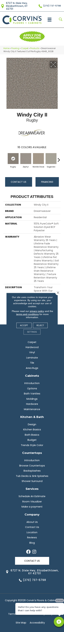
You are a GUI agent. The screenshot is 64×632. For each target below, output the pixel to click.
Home (6, 48)
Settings (32, 331)
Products (34, 48)
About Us (32, 522)
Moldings (32, 399)
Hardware (32, 404)
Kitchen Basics (32, 429)
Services (32, 488)
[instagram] (34, 552)
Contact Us (18, 182)
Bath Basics (32, 434)
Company (32, 514)
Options (32, 388)
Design (32, 424)
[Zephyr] (25, 158)
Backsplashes (32, 470)
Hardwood (32, 347)
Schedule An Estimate (32, 496)
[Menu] (49, 19)
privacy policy (37, 311)
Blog (32, 542)
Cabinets (32, 375)
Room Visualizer (32, 501)
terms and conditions (27, 314)
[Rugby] (13, 158)
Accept (24, 325)
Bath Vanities (32, 393)
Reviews (32, 537)
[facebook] (28, 552)
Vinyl (32, 352)
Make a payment (32, 506)
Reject (40, 325)
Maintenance (32, 409)
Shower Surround (32, 481)
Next (58, 158)
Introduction (32, 383)
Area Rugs (32, 368)
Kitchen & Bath (32, 417)
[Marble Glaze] (38, 158)
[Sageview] (51, 158)
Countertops (32, 453)
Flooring (15, 48)
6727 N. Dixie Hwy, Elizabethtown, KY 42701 (16, 6)
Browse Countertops (32, 465)
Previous (5, 158)
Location (32, 532)
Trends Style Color (32, 445)
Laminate (32, 357)
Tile (32, 362)
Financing (47, 182)
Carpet (24, 48)
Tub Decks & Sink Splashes (32, 476)
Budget (32, 440)
